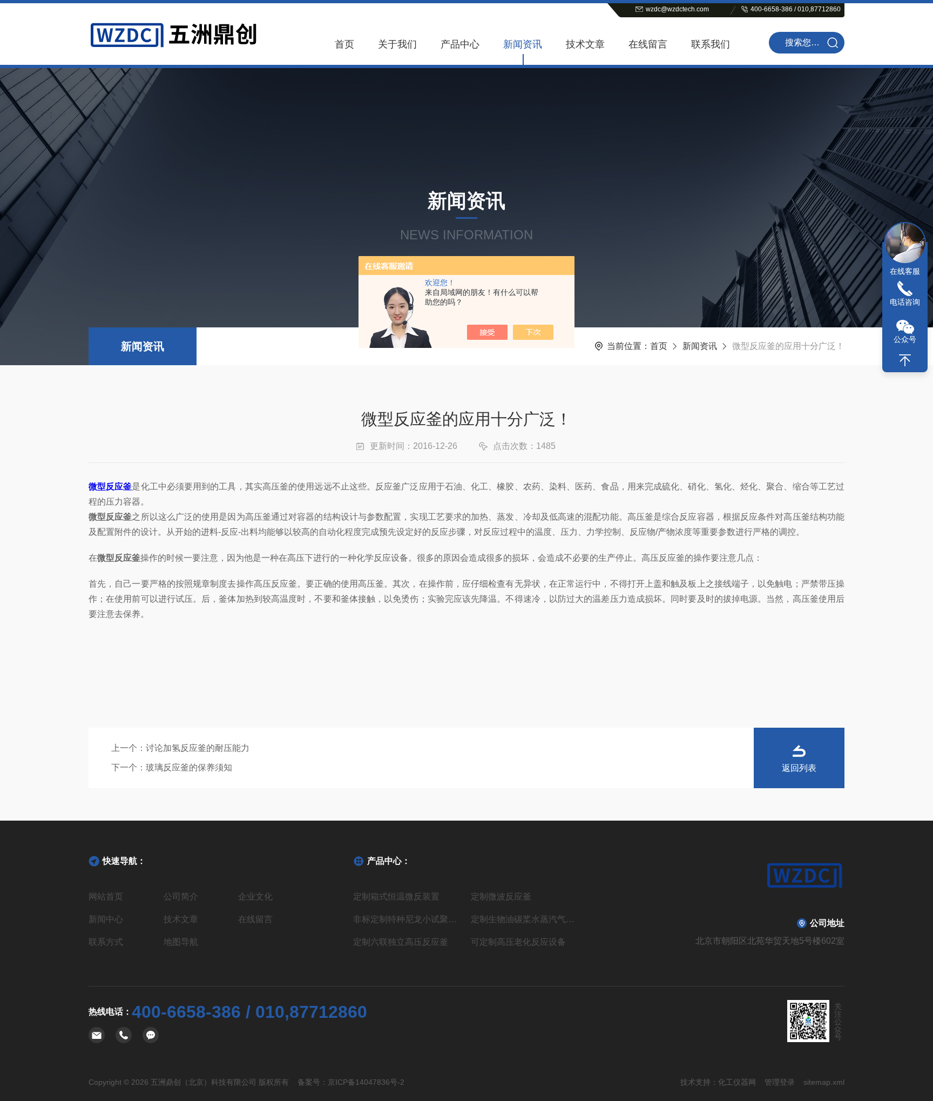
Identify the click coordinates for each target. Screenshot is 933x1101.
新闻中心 (106, 919)
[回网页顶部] (905, 360)
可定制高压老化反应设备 (518, 941)
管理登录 (780, 1082)
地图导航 (181, 941)
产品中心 (460, 44)
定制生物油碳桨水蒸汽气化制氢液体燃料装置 (525, 919)
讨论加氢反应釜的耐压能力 (197, 748)
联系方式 (106, 941)
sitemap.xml (823, 1082)
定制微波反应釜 (501, 896)
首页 (344, 44)
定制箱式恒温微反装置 (396, 896)
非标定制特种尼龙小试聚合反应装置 (407, 919)
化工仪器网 (737, 1082)
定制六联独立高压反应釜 (400, 941)
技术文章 (585, 44)
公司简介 (181, 896)
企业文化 (255, 896)
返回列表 (799, 768)
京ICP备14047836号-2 (366, 1082)
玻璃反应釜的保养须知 (189, 767)
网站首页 (106, 896)
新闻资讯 (522, 44)
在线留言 (647, 44)
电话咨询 (905, 302)
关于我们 (397, 44)
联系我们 (710, 44)
